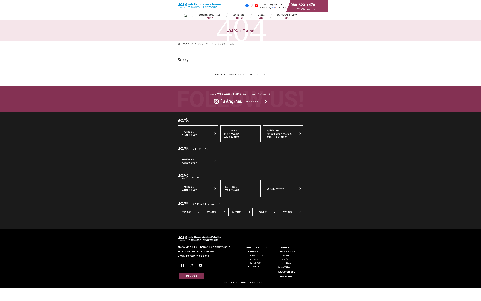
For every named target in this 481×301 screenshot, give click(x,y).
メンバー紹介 (239, 16)
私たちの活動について (288, 271)
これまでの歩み (255, 259)
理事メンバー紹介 (288, 251)
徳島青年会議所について (256, 247)
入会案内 (261, 16)
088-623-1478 (303, 5)
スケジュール (255, 266)
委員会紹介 (286, 255)
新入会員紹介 (287, 263)
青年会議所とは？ (256, 251)
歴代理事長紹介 (255, 263)
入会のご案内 (284, 267)
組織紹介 (285, 259)
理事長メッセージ (256, 255)
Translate (281, 7)
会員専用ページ (285, 276)
